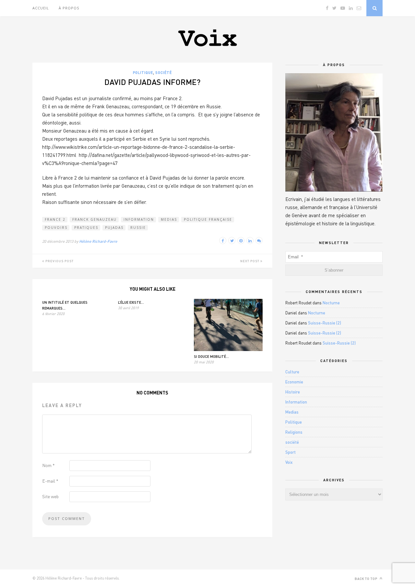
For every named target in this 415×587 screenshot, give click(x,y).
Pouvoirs (56, 227)
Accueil (40, 8)
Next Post (250, 261)
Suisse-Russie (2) (324, 322)
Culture (292, 371)
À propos (69, 8)
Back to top (366, 579)
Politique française (208, 219)
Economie (294, 381)
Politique (143, 72)
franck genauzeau (94, 219)
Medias (169, 219)
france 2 (55, 219)
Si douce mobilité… (211, 356)
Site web (50, 496)
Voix (289, 462)
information (139, 219)
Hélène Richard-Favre (98, 241)
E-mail (50, 481)
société (163, 72)
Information (296, 402)
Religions (293, 432)
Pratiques (86, 227)
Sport (290, 452)
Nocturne (331, 302)
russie (138, 227)
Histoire (292, 391)
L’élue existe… (131, 302)
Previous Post (59, 261)
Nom (48, 465)
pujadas (114, 227)
